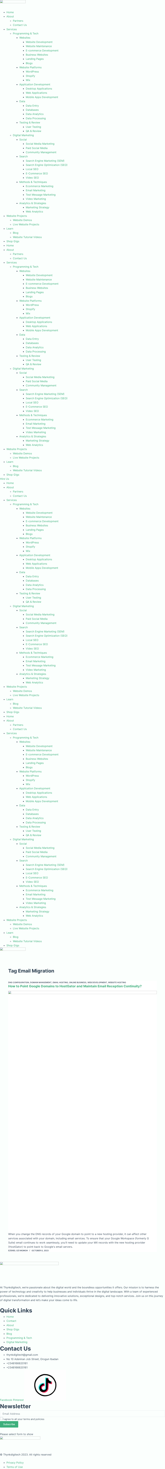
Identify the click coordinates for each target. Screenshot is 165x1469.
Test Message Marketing (41, 194)
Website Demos (22, 220)
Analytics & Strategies (32, 203)
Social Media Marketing (40, 143)
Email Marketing (35, 190)
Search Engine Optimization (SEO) (47, 165)
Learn (9, 228)
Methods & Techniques (33, 182)
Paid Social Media (37, 148)
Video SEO (32, 177)
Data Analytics (35, 114)
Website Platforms (30, 67)
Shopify (30, 75)
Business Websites (37, 54)
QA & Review (33, 131)
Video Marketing (36, 198)
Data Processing (36, 118)
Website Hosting (117, 982)
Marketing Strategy (37, 207)
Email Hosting (60, 982)
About (10, 16)
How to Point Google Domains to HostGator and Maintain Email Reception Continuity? (75, 986)
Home (10, 12)
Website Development (39, 42)
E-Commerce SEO (37, 173)
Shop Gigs (12, 241)
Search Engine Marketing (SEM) (45, 160)
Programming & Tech (25, 33)
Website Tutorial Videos (27, 237)
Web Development (97, 982)
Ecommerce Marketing (39, 186)
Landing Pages (35, 58)
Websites (24, 37)
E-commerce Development (42, 50)
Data (22, 101)
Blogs (29, 63)
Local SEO (32, 169)
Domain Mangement (41, 982)
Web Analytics (34, 211)
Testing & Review (29, 122)
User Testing (33, 126)
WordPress (32, 71)
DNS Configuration (18, 982)
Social (23, 139)
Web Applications (36, 92)
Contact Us (20, 25)
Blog (15, 232)
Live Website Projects (26, 224)
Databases (32, 109)
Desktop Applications (39, 88)
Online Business (77, 982)
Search (23, 156)
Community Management (41, 152)
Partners (18, 20)
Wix (28, 80)
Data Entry (32, 105)
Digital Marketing (23, 135)
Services (11, 29)
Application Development (34, 84)
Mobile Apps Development (42, 97)
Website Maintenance (39, 46)
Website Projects (16, 215)
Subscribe (9, 1424)
